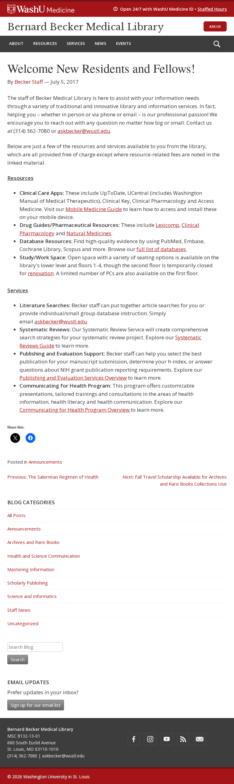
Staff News (18, 610)
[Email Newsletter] (199, 739)
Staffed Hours (212, 9)
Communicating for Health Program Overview (75, 409)
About (16, 43)
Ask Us (215, 26)
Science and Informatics (32, 596)
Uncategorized (22, 623)
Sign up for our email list (36, 705)
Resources (45, 43)
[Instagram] (150, 739)
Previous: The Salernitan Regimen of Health (52, 477)
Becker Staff (29, 81)
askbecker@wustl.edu (84, 130)
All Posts (16, 515)
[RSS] (183, 739)
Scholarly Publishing (27, 583)
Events (123, 43)
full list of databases (161, 249)
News (100, 43)
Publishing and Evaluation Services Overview (73, 377)
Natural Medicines (88, 233)
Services (76, 43)
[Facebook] (134, 739)
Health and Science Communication (43, 556)
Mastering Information (30, 569)
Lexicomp (167, 224)
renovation (41, 273)
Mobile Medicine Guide (94, 209)
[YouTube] (167, 739)
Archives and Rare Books (33, 542)
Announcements (45, 462)
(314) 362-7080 (22, 756)
